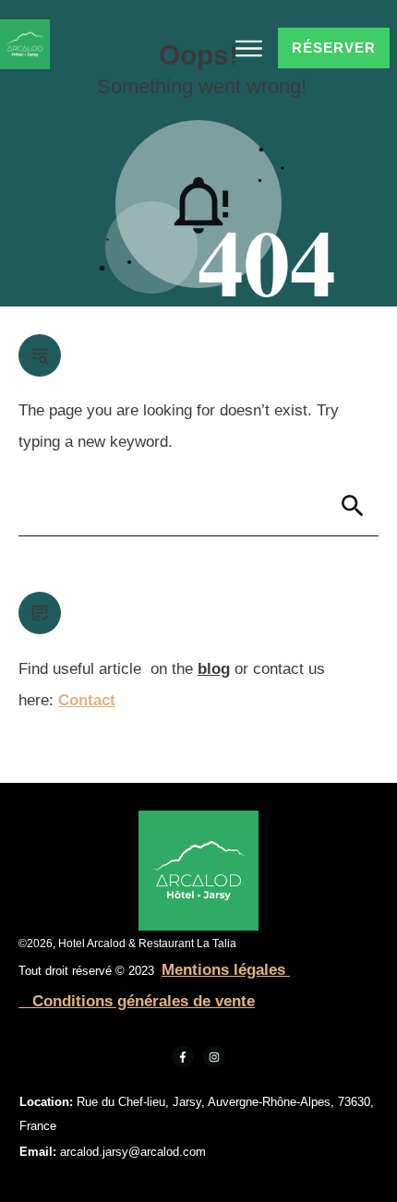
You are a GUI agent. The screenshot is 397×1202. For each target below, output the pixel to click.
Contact (86, 700)
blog (214, 669)
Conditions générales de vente (141, 1001)
